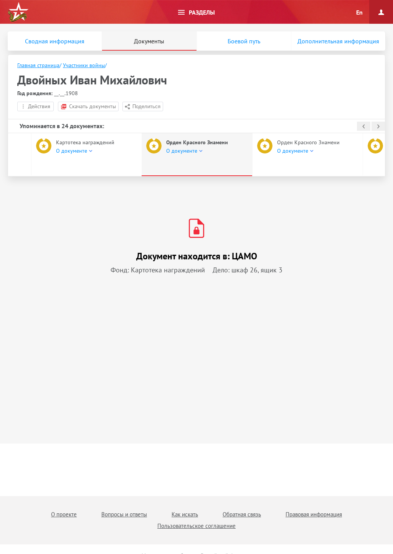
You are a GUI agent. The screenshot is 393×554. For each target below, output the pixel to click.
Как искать (185, 514)
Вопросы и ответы (124, 514)
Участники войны (84, 65)
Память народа (18, 12)
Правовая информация (314, 514)
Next (378, 126)
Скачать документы (92, 106)
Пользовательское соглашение (196, 525)
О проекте (64, 514)
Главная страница (38, 65)
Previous (363, 126)
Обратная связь (242, 514)
